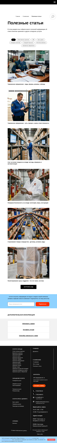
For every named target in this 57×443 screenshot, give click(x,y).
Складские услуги (17, 380)
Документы (35, 351)
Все (13, 39)
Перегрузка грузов (17, 389)
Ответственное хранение (23, 39)
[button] (28, 324)
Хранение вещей (16, 362)
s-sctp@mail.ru (39, 397)
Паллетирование (17, 385)
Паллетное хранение (18, 354)
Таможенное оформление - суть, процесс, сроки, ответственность (28, 123)
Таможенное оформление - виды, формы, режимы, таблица (26, 84)
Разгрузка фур (16, 390)
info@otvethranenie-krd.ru (42, 401)
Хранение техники (17, 365)
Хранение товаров (17, 359)
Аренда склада (16, 367)
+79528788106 (39, 391)
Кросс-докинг (41, 39)
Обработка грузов (17, 383)
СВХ (33, 39)
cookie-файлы (28, 438)
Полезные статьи (37, 366)
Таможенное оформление (29, 45)
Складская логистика (15, 42)
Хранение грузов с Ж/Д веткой (20, 371)
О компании (26, 16)
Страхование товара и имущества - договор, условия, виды (26, 242)
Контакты (15, 423)
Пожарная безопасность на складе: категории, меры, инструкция (28, 203)
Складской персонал (28, 42)
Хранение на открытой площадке (20, 368)
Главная (18, 16)
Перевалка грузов (17, 404)
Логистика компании (41, 42)
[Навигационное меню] (55, 2)
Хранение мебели (17, 363)
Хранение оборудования (18, 360)
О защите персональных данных (19, 430)
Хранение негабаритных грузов (20, 370)
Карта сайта (40, 434)
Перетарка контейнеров (18, 406)
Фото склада (36, 364)
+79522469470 (39, 394)
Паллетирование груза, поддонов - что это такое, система (26, 281)
